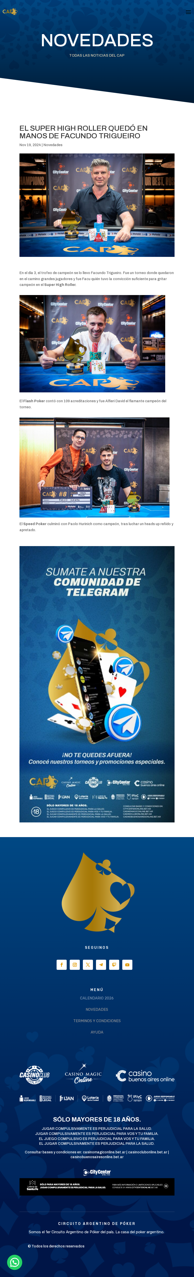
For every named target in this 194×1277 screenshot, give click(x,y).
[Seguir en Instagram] (75, 965)
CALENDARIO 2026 (97, 998)
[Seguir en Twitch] (114, 965)
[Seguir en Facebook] (62, 965)
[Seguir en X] (88, 965)
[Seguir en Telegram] (101, 965)
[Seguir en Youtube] (127, 965)
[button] (14, 1262)
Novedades (52, 145)
